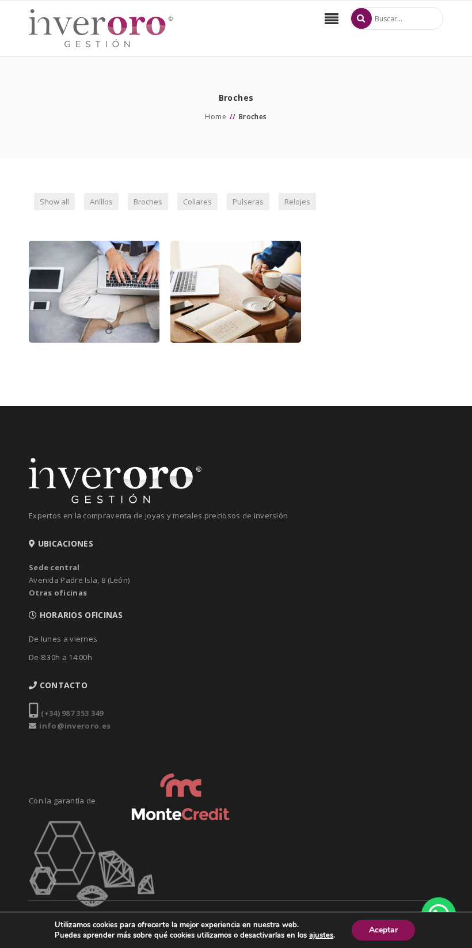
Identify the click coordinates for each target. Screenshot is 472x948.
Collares (197, 201)
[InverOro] (101, 28)
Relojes (297, 201)
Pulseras (248, 201)
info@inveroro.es (75, 726)
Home (215, 117)
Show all (54, 201)
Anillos (101, 201)
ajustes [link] (321, 935)
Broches (148, 201)
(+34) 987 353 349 (72, 713)
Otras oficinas (58, 592)
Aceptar (383, 929)
